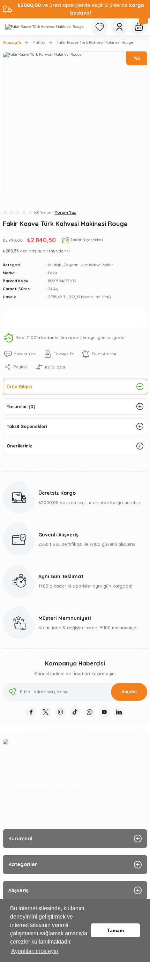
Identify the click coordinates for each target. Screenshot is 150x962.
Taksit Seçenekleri (27, 426)
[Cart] (138, 26)
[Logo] (44, 27)
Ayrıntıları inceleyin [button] (34, 951)
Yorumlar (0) (21, 406)
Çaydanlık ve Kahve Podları (89, 264)
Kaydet (129, 691)
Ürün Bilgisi (19, 386)
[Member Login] (119, 26)
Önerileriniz (19, 445)
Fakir (53, 272)
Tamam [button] (115, 930)
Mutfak (54, 264)
